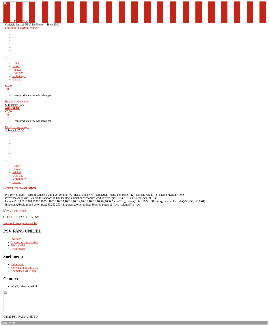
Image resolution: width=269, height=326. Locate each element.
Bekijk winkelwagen (17, 101)
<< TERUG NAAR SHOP (19, 188)
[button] (6, 57)
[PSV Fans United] (15, 210)
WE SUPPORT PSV (15, 21)
